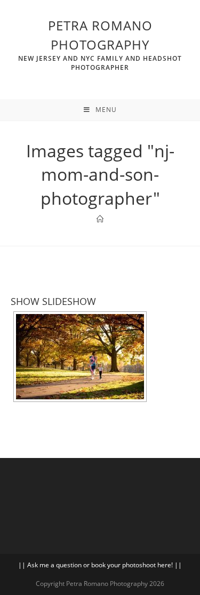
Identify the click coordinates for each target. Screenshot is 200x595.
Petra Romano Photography (100, 44)
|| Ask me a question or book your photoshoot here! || (100, 564)
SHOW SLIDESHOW (53, 301)
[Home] (100, 219)
